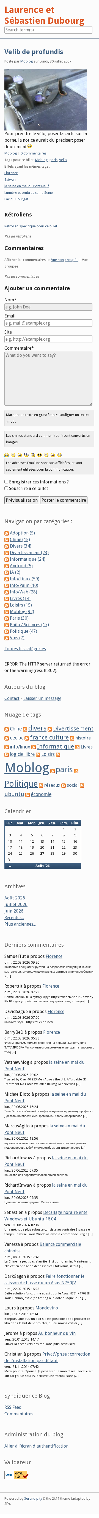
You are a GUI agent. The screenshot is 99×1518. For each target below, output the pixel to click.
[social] (63, 785)
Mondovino (46, 1308)
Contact (12, 698)
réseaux (52, 785)
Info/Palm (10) (24, 585)
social (73, 785)
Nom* (10, 299)
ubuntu (14, 794)
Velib (63, 160)
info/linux (20, 747)
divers (37, 728)
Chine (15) (20, 539)
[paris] (52, 770)
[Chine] (6, 729)
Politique (21, 784)
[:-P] (53, 454)
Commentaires (18, 1413)
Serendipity (33, 1498)
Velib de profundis (33, 52)
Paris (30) (19, 618)
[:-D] (46, 454)
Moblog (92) (22, 611)
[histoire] (72, 738)
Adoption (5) (22, 533)
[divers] (25, 729)
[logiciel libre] (6, 754)
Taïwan (10, 179)
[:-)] (13, 454)
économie (41, 794)
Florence (11, 173)
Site (8, 332)
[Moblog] (58, 754)
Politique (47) (23, 631)
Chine (16, 729)
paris (53, 160)
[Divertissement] (50, 729)
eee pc (16, 738)
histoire (83, 738)
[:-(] (33, 454)
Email (10, 316)
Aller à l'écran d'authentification (36, 1446)
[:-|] (20, 454)
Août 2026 (14, 898)
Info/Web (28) (23, 592)
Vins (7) (17, 637)
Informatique (55, 746)
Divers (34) (20, 546)
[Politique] (76, 770)
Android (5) (21, 565)
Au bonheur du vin (57, 1333)
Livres (87, 747)
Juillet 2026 (16, 904)
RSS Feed (13, 1407)
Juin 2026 (13, 911)
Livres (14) (20, 598)
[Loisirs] (38, 754)
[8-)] (39, 454)
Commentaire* (19, 348)
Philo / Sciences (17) (29, 624)
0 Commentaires (33, 153)
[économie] (27, 794)
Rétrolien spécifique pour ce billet (30, 226)
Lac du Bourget (16, 199)
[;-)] (59, 454)
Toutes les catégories (25, 648)
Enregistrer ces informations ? (39, 482)
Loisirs (48, 754)
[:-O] (26, 454)
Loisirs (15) (21, 605)
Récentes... (14, 917)
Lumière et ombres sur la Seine (28, 193)
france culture (49, 737)
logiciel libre (22, 754)
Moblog (26, 61)
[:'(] (6, 454)
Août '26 (42, 866)
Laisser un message (42, 698)
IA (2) (15, 572)
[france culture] (26, 738)
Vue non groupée (64, 260)
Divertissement (73, 728)
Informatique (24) (27, 559)
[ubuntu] (82, 785)
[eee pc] (6, 738)
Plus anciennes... (20, 924)
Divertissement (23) (29, 552)
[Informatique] (33, 747)
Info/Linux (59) (24, 578)
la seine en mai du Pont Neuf (26, 186)
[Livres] (77, 747)
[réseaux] (41, 785)
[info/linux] (6, 747)
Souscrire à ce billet (28, 488)
